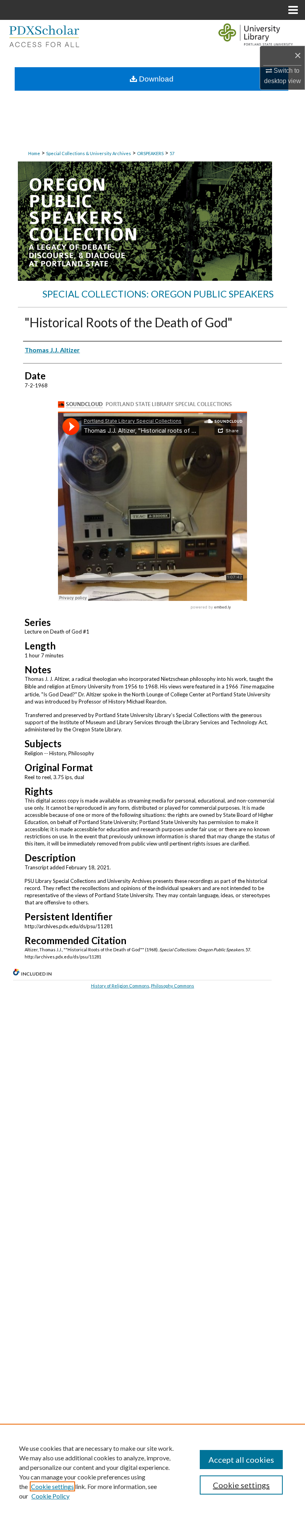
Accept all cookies (241, 1459)
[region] (152, 1472)
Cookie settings (52, 1486)
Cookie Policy (50, 1496)
